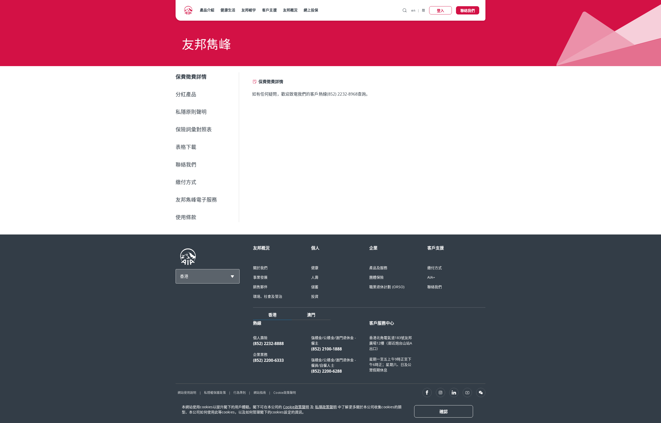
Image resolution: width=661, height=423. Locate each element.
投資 (314, 296)
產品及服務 (378, 267)
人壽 (314, 277)
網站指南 (260, 392)
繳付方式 (434, 267)
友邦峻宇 (248, 9)
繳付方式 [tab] (186, 182)
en (413, 10)
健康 (314, 267)
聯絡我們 (434, 286)
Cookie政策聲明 (284, 392)
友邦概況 (290, 9)
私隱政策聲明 (326, 406)
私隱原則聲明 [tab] (191, 111)
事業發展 (260, 277)
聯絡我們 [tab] (186, 164)
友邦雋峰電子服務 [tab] (196, 199)
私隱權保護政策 (215, 392)
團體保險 (376, 277)
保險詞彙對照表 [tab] (194, 129)
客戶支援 (269, 9)
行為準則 (239, 392)
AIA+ (431, 277)
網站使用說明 (187, 392)
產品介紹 (207, 9)
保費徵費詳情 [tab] (191, 76)
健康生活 (228, 9)
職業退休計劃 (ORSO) (386, 286)
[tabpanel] (364, 84)
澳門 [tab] (311, 315)
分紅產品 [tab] (186, 94)
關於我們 (260, 267)
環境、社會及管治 (267, 296)
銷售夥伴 (260, 286)
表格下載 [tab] (186, 147)
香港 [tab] (272, 315)
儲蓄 (314, 286)
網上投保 (311, 9)
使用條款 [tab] (186, 217)
